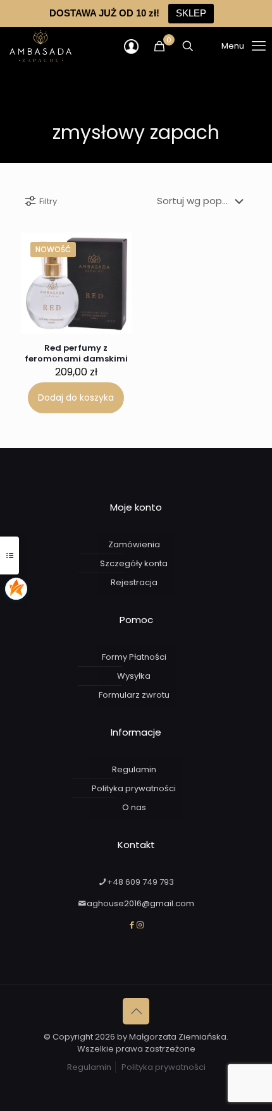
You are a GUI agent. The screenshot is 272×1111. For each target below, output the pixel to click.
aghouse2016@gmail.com (140, 903)
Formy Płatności (134, 657)
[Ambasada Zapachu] (40, 46)
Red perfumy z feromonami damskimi (76, 353)
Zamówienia (134, 544)
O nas (134, 807)
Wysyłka (134, 676)
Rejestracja (134, 582)
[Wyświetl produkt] (112, 270)
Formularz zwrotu (134, 695)
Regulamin (134, 769)
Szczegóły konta (134, 563)
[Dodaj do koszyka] (114, 249)
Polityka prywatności (134, 788)
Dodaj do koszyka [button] (76, 397)
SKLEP (191, 13)
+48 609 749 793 (140, 882)
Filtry (48, 201)
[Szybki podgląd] (112, 289)
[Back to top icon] (136, 1011)
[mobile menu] (228, 46)
